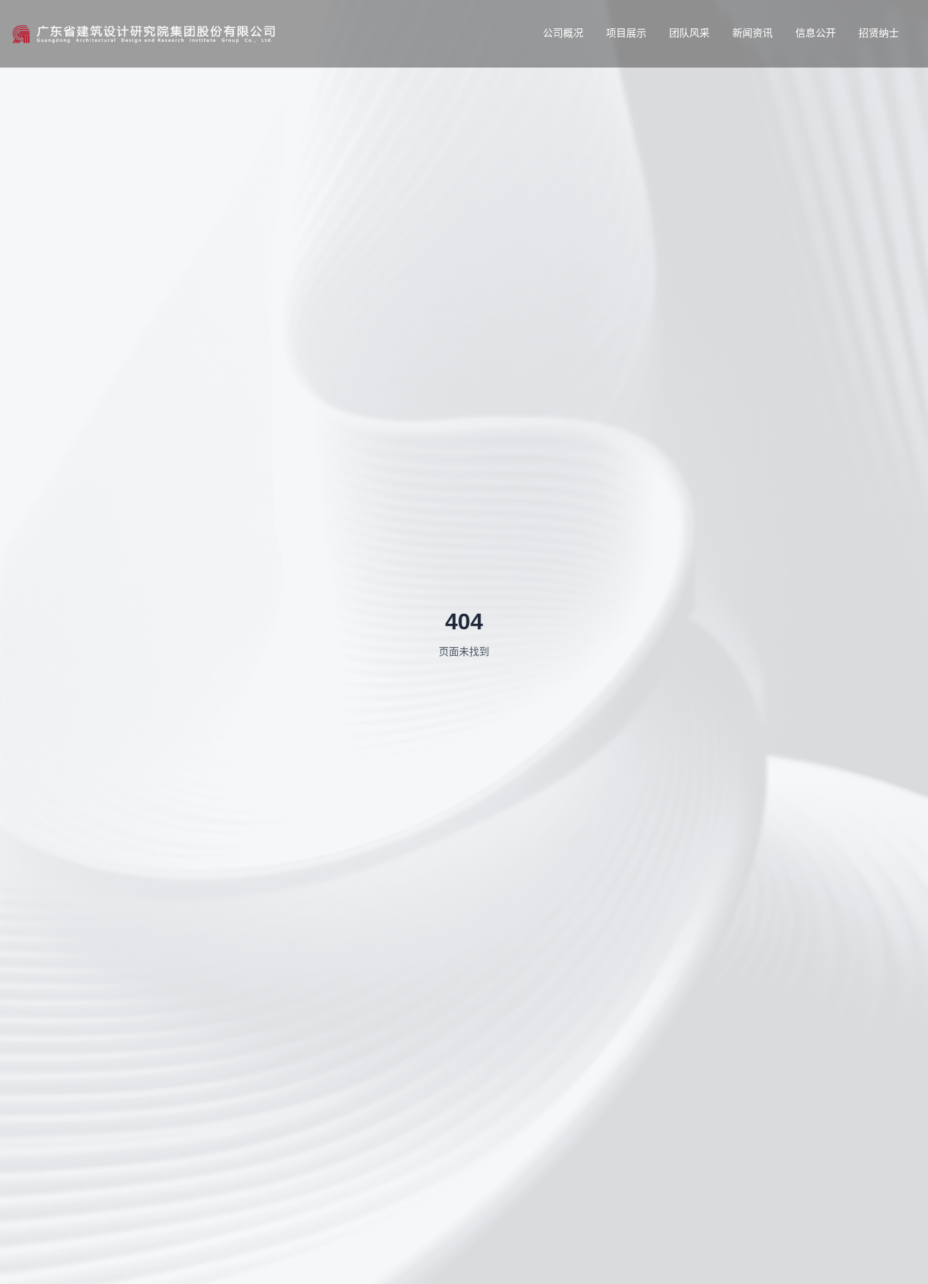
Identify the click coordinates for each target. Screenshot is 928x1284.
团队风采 (689, 33)
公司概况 (563, 33)
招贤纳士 (879, 33)
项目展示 (626, 33)
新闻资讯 (752, 33)
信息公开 (815, 33)
